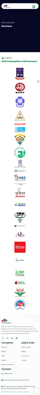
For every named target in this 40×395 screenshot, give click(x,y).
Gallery (23, 351)
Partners (24, 360)
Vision (3, 356)
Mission (3, 351)
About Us (4, 347)
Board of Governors (7, 364)
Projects (4, 360)
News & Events (26, 347)
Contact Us (25, 356)
